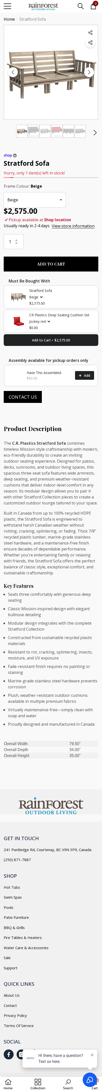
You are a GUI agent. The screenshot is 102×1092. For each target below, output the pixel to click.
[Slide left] (13, 72)
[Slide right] (89, 72)
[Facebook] (9, 1054)
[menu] (7, 6)
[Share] (90, 43)
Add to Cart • (51, 340)
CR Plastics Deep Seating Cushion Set (59, 315)
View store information (73, 226)
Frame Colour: (23, 186)
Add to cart (51, 264)
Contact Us (23, 397)
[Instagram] (21, 1054)
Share (90, 33)
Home (9, 19)
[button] (80, 6)
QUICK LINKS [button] (19, 984)
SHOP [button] (10, 876)
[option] (51, 72)
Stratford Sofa (40, 290)
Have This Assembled (44, 372)
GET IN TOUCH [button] (21, 838)
